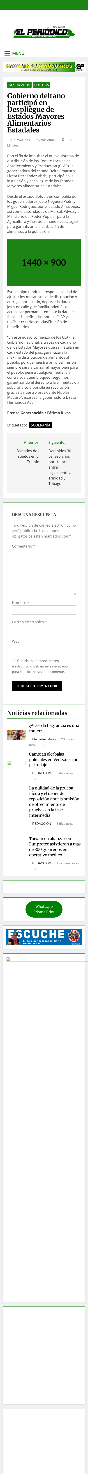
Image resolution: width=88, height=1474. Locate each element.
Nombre (20, 602)
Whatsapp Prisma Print (44, 909)
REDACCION (20, 140)
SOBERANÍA (40, 425)
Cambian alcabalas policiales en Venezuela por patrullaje (54, 760)
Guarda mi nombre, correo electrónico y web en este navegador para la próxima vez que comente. (40, 666)
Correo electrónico (29, 621)
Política (41, 85)
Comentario (23, 546)
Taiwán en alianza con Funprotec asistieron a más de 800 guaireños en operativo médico (55, 847)
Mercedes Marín (44, 739)
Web (16, 641)
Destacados (19, 85)
